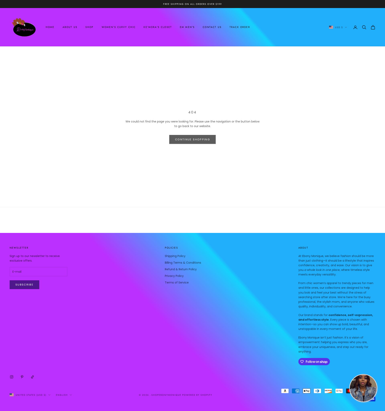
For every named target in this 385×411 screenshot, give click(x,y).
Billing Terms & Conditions (183, 263)
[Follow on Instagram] (12, 377)
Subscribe (24, 285)
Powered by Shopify (197, 395)
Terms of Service (177, 282)
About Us (70, 27)
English (62, 395)
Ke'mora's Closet (158, 27)
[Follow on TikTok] (32, 377)
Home (50, 27)
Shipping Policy (175, 256)
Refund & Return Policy (181, 269)
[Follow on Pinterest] (22, 377)
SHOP (89, 27)
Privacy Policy (174, 276)
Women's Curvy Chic (119, 27)
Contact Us (212, 27)
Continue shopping (192, 139)
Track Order (240, 27)
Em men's (187, 27)
